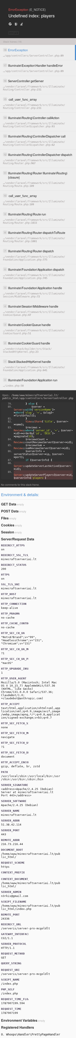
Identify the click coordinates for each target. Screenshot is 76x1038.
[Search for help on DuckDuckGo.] (16, 24)
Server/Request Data (17, 539)
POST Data (10, 511)
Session (7, 532)
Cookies (7, 525)
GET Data (8, 504)
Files (5, 518)
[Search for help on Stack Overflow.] (21, 24)
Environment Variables (19, 1020)
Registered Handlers (17, 1027)
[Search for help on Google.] (10, 24)
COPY (14, 33)
